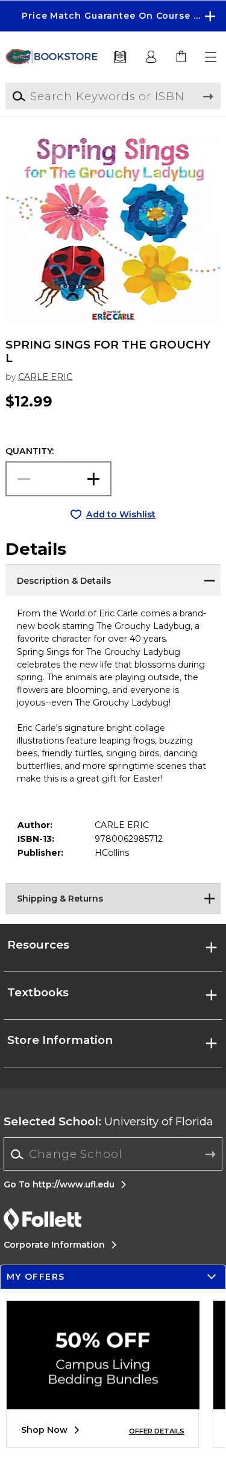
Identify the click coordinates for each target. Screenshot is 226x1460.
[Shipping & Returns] (112, 897)
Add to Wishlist (120, 514)
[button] (113, 16)
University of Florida (108, 1121)
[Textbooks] (120, 57)
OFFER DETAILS (156, 1431)
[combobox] (113, 1154)
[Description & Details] (112, 579)
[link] (181, 57)
